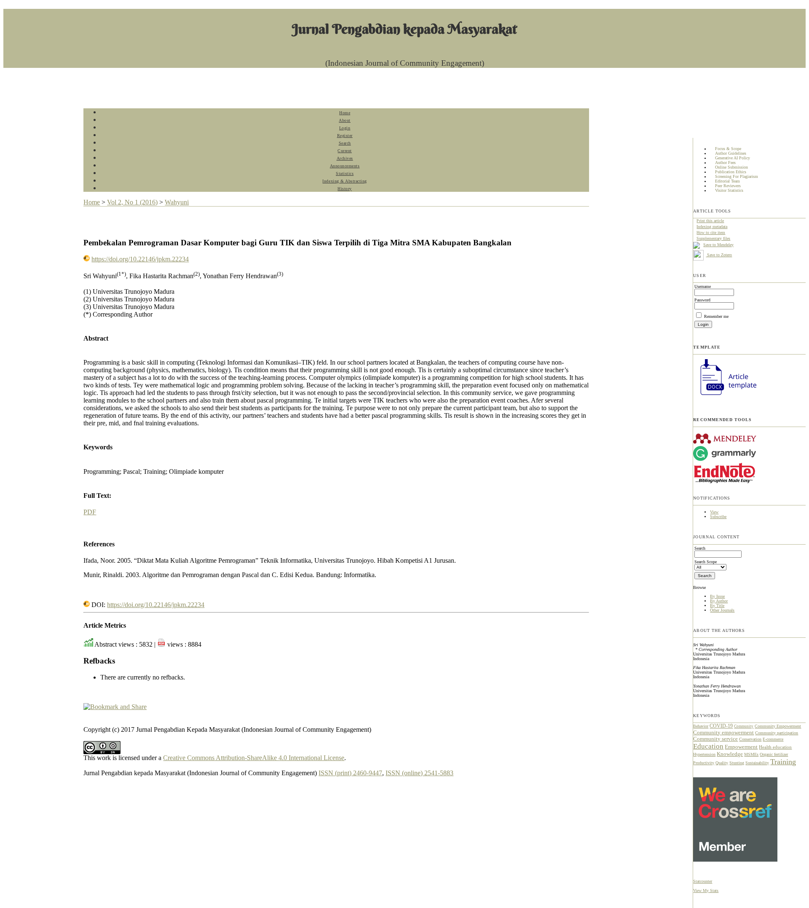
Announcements (345, 166)
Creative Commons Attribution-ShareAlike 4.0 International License (253, 757)
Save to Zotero (719, 255)
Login (345, 128)
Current (345, 150)
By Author (719, 601)
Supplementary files (713, 238)
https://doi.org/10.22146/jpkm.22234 (140, 259)
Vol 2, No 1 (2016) (132, 202)
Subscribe (718, 516)
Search (345, 143)
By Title (717, 605)
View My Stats (705, 890)
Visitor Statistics (729, 190)
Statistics (345, 173)
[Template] (724, 396)
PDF (89, 512)
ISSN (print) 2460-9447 (350, 772)
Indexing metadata (711, 226)
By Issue (717, 596)
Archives (345, 158)
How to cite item (710, 232)
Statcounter (702, 881)
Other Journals (722, 610)
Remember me (716, 316)
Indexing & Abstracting (344, 181)
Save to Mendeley (718, 244)
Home (344, 112)
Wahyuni (177, 202)
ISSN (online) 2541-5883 (419, 772)
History (345, 188)
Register (345, 135)
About (345, 120)
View (714, 512)
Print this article (710, 220)
